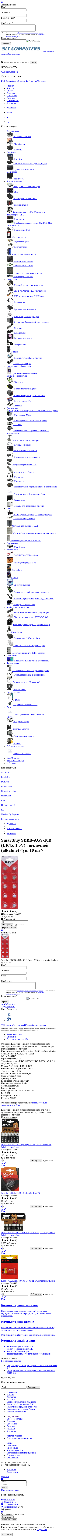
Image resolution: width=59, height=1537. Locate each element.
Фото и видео (13, 663)
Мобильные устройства (18, 607)
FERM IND (6, 786)
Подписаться (33, 1387)
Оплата (10, 91)
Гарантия (11, 98)
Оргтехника (12, 408)
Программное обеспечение (19, 366)
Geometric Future (8, 791)
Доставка (11, 93)
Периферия (12, 279)
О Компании (13, 100)
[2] (5, 911)
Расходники (12, 550)
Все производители (10, 819)
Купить (5, 1002)
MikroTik (5, 772)
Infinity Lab (6, 796)
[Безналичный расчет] (9, 1020)
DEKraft (5, 782)
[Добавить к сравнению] (3, 1163)
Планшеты (12, 655)
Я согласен (7, 1534)
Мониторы (12, 172)
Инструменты (13, 692)
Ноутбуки (11, 152)
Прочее (10, 717)
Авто (9, 707)
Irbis (3, 800)
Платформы (12, 543)
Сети (9, 508)
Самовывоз (12, 95)
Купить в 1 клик (9, 928)
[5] (13, 911)
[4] (10, 911)
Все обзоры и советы (11, 1361)
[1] (3, 911)
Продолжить (7, 1517)
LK (2, 809)
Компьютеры (13, 131)
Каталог (10, 88)
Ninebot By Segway (10, 814)
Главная (10, 86)
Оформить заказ (9, 1520)
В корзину (8, 925)
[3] (8, 911)
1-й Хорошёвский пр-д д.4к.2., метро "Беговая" (24, 81)
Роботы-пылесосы (15, 746)
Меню (9, 112)
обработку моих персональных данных (30, 33)
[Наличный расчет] (9, 1016)
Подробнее (42, 1529)
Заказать (6, 44)
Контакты (11, 103)
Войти (4, 1487)
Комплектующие (14, 181)
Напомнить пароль (10, 1490)
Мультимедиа (13, 433)
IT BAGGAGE (8, 805)
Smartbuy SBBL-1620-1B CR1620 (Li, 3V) (20, 1193)
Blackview (5, 777)
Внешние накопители (17, 376)
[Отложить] (3, 1165)
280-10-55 (8, 67)
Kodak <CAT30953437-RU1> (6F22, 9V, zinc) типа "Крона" (28, 1281)
